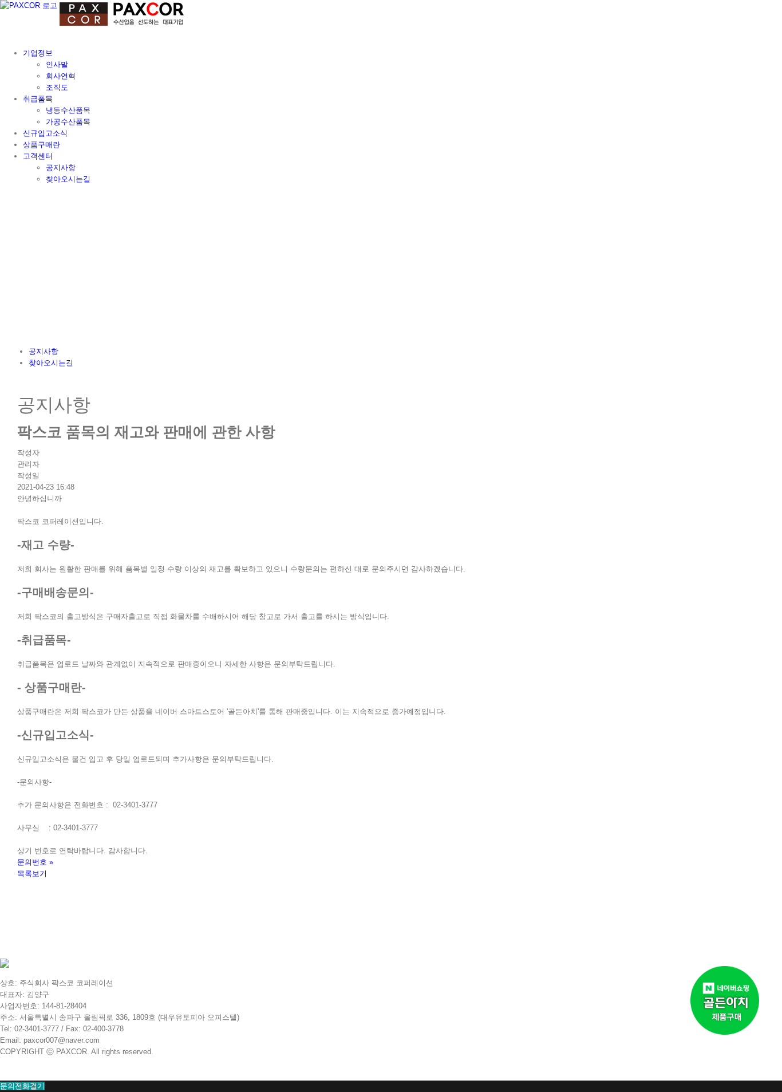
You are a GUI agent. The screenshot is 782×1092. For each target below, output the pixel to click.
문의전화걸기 (22, 1086)
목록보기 (32, 873)
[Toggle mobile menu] (3, 34)
